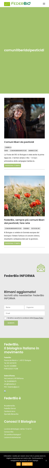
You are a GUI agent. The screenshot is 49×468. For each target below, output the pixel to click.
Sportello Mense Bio (11, 414)
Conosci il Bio (8, 432)
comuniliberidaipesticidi (18, 150)
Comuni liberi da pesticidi (19, 142)
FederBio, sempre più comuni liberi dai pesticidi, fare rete (24, 221)
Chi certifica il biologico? (12, 434)
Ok (19, 464)
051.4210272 (11, 363)
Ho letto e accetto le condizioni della (21, 318)
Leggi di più (27, 464)
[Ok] (46, 460)
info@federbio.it (10, 384)
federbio (26, 228)
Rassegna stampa (12, 165)
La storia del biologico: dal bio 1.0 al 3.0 (17, 429)
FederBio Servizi (10, 408)
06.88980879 (11, 381)
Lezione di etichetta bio (12, 437)
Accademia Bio (9, 406)
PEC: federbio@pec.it (11, 387)
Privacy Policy (38, 318)
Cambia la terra (9, 411)
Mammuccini (33, 150)
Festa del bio (35, 228)
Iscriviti (11, 323)
